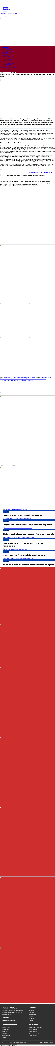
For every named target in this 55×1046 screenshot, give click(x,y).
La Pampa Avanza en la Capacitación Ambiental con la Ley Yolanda (16, 380)
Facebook (6, 1020)
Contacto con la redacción (35, 1027)
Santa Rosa (8, 48)
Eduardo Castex (10, 51)
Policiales (8, 59)
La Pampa (5, 7)
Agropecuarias (9, 63)
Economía (8, 57)
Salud (7, 60)
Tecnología (8, 64)
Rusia (42, 377)
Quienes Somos (7, 66)
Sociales (8, 62)
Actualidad (5, 55)
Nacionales (5, 8)
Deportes (31, 1020)
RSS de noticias (33, 1029)
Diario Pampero (4, 13)
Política (8, 56)
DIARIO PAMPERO (9, 1008)
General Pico (9, 49)
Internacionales (7, 9)
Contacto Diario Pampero (9, 67)
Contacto (5, 11)
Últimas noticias (33, 1031)
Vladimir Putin (47, 377)
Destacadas (20, 377)
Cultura (4, 1037)
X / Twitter (14, 1020)
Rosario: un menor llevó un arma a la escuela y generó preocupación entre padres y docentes (23, 379)
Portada (34, 377)
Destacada (13, 377)
